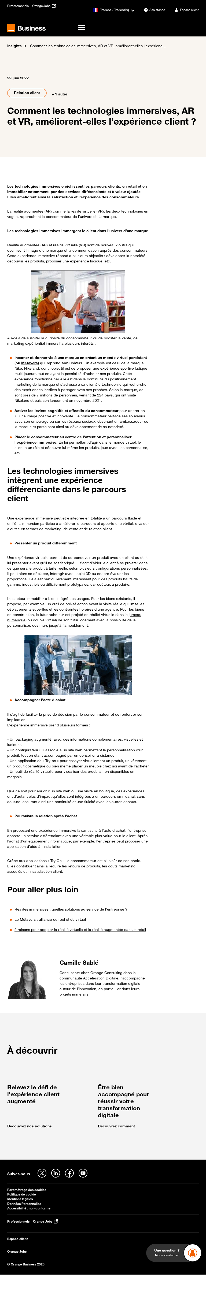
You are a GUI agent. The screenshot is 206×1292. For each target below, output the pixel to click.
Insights (14, 45)
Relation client (27, 92)
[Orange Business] (26, 28)
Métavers (29, 363)
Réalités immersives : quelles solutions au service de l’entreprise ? (70, 909)
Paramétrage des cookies (26, 1190)
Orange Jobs (17, 1251)
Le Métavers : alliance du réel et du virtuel (50, 919)
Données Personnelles (24, 1204)
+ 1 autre (59, 94)
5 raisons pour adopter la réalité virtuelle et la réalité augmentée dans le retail (80, 929)
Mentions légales (20, 1199)
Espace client (17, 1239)
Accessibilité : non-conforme (28, 1208)
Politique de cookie (21, 1194)
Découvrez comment (116, 1126)
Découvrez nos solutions (29, 1126)
